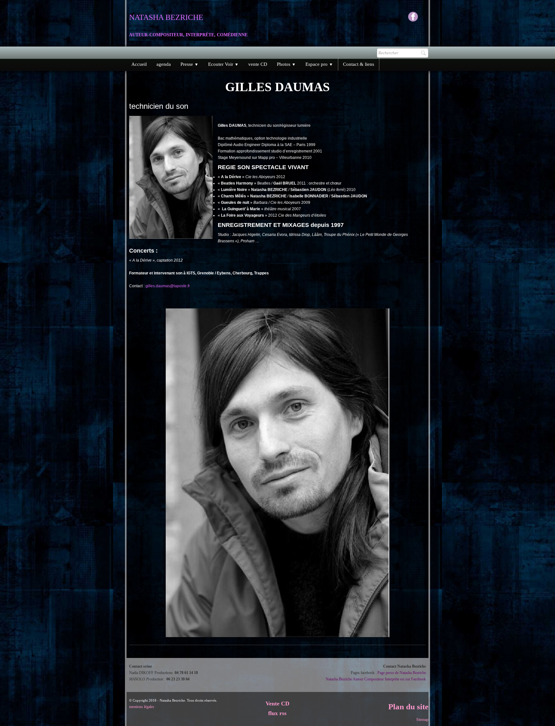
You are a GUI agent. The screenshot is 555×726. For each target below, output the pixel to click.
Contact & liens (358, 64)
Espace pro (319, 64)
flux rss (277, 713)
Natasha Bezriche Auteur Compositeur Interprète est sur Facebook (376, 679)
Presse (189, 64)
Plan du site (408, 706)
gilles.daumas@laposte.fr (167, 286)
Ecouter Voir (223, 64)
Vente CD (277, 703)
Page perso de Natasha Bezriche (401, 672)
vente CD (257, 64)
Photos (286, 64)
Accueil (139, 64)
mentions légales (141, 706)
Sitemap (422, 719)
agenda (163, 64)
